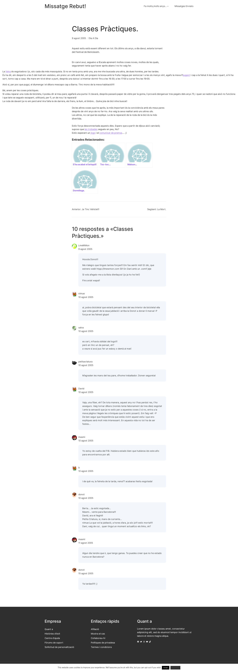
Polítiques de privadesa (103, 642)
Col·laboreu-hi (98, 638)
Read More (175, 668)
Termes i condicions (101, 647)
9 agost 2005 (85, 249)
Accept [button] (165, 668)
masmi (81, 437)
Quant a (49, 629)
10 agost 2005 (85, 297)
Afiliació (95, 629)
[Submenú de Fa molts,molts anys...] (168, 6)
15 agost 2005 (85, 573)
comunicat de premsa (110, 132)
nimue (81, 293)
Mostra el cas (98, 633)
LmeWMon (83, 245)
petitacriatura (85, 361)
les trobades (91, 129)
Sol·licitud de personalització (59, 647)
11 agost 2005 (85, 542)
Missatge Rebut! (65, 6)
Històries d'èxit (52, 633)
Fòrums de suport (54, 642)
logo (92, 132)
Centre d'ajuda (52, 638)
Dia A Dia (93, 38)
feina (8, 71)
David (81, 388)
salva (81, 327)
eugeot (186, 75)
